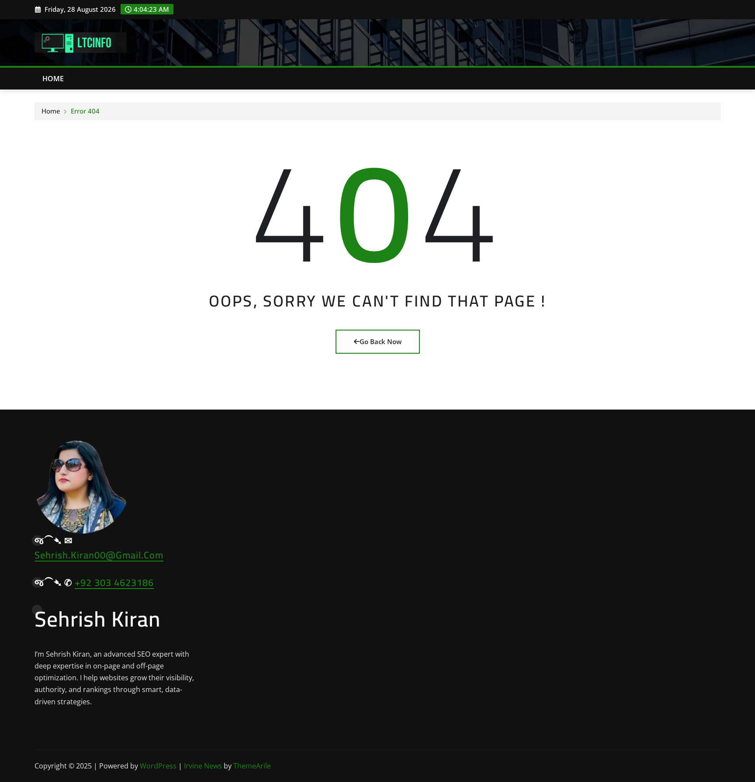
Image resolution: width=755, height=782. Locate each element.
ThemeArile (252, 766)
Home (53, 78)
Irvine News (203, 766)
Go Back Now (381, 341)
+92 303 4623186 (114, 582)
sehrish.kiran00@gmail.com (99, 555)
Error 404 (85, 111)
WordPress (158, 766)
